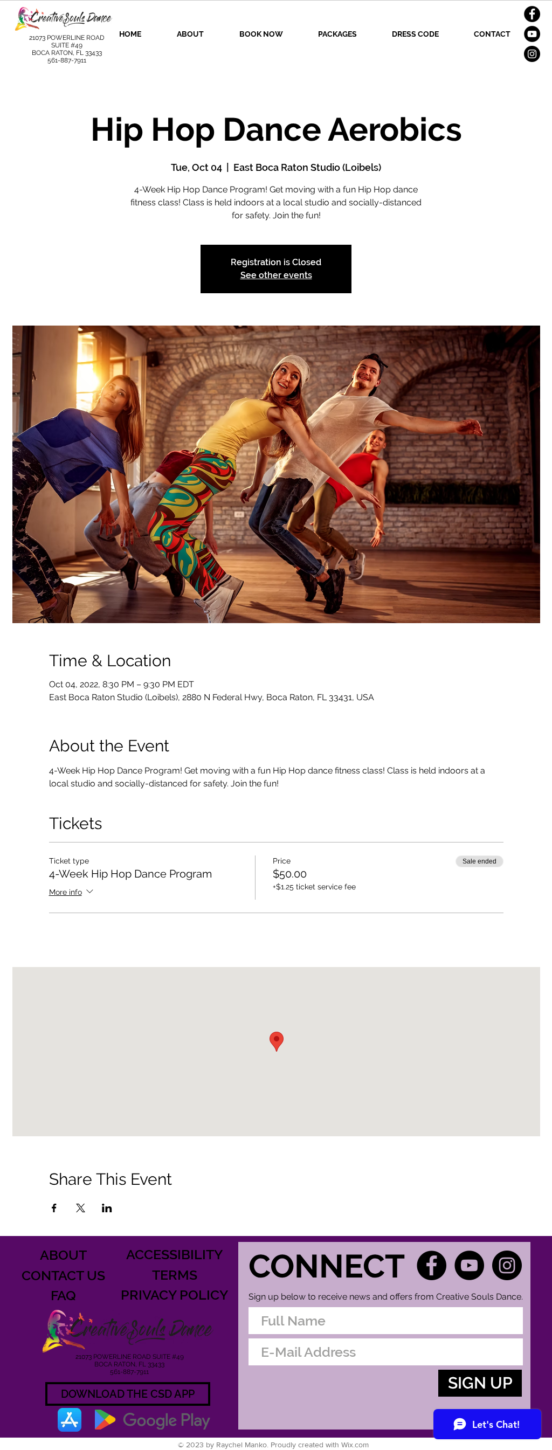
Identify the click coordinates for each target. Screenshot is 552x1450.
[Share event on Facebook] (54, 1208)
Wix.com (355, 1444)
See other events (276, 275)
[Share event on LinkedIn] (107, 1208)
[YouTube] (532, 34)
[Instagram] (532, 54)
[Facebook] (532, 14)
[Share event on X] (80, 1208)
